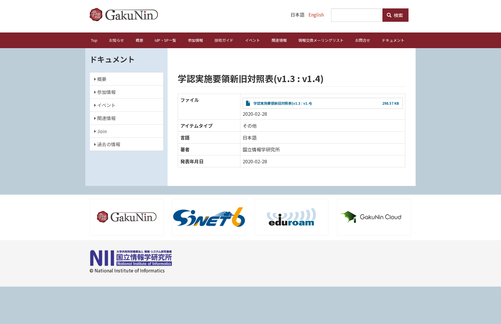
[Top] (126, 14)
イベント (252, 40)
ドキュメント (393, 40)
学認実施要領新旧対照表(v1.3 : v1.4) (282, 103)
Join (101, 131)
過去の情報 (108, 144)
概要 (139, 40)
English (316, 14)
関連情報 (279, 40)
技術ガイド (224, 40)
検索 (398, 15)
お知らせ (116, 40)
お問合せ (362, 40)
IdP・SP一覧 (165, 40)
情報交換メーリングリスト (321, 40)
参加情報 (195, 40)
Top (94, 40)
